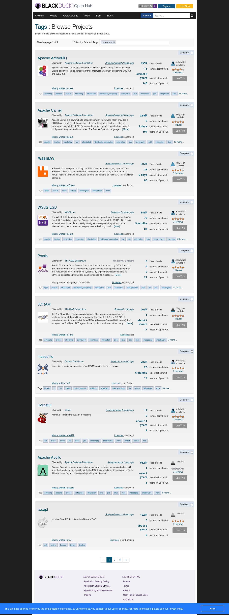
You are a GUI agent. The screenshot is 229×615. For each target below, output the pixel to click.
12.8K (143, 515)
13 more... (178, 287)
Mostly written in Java (62, 88)
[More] (125, 129)
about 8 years (142, 527)
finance (63, 545)
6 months (141, 372)
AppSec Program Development (98, 590)
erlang (73, 190)
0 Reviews (178, 72)
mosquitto (45, 356)
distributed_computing (108, 93)
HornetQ (44, 404)
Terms (126, 585)
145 (145, 83)
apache (59, 93)
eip (129, 239)
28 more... (182, 239)
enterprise (125, 93)
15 (145, 68)
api (45, 545)
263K (144, 309)
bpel (46, 287)
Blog (98, 15)
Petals (43, 255)
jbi (150, 287)
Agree (212, 608)
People (53, 15)
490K (144, 63)
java (143, 287)
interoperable (132, 287)
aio (45, 440)
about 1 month (142, 322)
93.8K (143, 462)
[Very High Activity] (173, 116)
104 (145, 131)
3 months (141, 223)
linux (137, 339)
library (137, 388)
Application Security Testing (96, 581)
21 (145, 277)
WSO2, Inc (70, 212)
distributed (91, 93)
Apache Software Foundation (79, 62)
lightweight (148, 388)
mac (123, 492)
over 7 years (143, 475)
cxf (77, 142)
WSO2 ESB (47, 207)
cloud (62, 440)
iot (130, 388)
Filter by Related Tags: (86, 42)
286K (144, 362)
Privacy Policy (176, 608)
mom (108, 190)
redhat (127, 440)
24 (145, 229)
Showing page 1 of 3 (47, 42)
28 (145, 169)
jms (156, 287)
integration (164, 93)
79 (145, 218)
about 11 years (141, 423)
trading (82, 545)
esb (135, 93)
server (136, 440)
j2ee (174, 93)
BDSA (110, 15)
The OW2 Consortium (75, 260)
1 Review (178, 124)
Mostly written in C (61, 383)
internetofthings (118, 388)
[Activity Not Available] (173, 63)
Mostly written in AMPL (63, 435)
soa (144, 440)
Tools (87, 15)
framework (145, 93)
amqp (46, 190)
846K (144, 212)
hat (70, 440)
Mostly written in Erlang (63, 185)
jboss (77, 440)
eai (123, 239)
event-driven (159, 239)
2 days (143, 126)
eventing (171, 239)
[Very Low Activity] (173, 310)
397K (144, 164)
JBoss (68, 409)
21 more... (184, 93)
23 (145, 367)
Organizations (70, 15)
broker (68, 93)
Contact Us (128, 599)
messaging (84, 190)
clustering (79, 93)
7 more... (172, 339)
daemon (93, 388)
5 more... (166, 388)
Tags (41, 26)
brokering (68, 239)
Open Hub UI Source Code (135, 594)
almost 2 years (141, 76)
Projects (39, 15)
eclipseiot (104, 388)
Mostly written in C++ (62, 539)
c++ (60, 388)
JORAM (44, 304)
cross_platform (80, 388)
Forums (126, 581)
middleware (97, 190)
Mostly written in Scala (63, 487)
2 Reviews (178, 419)
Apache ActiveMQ (52, 57)
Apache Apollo (49, 457)
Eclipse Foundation (74, 361)
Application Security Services (97, 585)
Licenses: (119, 88)
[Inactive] (173, 463)
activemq (48, 93)
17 (145, 329)
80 (145, 180)
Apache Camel (50, 110)
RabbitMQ (46, 158)
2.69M (143, 115)
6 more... (166, 492)
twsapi (43, 509)
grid (154, 93)
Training (87, 594)
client (64, 190)
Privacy (126, 590)
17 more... (179, 141)
